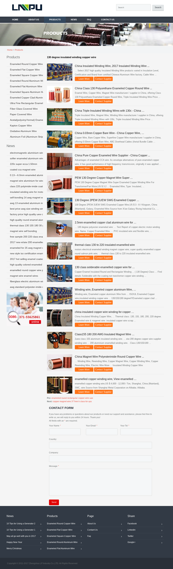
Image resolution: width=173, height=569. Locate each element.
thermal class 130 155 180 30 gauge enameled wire (30, 225)
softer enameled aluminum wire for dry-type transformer (30, 158)
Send (54, 502)
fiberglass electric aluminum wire (27, 281)
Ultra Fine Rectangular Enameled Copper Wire (30, 103)
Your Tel (124, 426)
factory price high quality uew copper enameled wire (30, 214)
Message (53, 466)
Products (19, 50)
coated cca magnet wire (22, 169)
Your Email (91, 426)
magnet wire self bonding (23, 231)
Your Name (54, 426)
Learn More (84, 79)
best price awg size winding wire (27, 208)
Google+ (131, 542)
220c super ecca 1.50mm (23, 164)
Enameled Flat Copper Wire (25, 69)
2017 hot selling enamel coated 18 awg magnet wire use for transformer (30, 259)
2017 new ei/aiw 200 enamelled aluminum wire (30, 242)
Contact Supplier (103, 79)
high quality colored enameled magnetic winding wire (30, 264)
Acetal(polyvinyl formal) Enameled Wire (30, 120)
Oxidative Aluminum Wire (23, 131)
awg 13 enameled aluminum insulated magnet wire (30, 203)
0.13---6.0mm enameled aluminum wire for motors (30, 175)
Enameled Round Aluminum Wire (27, 80)
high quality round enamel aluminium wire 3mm (30, 220)
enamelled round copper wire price (28, 270)
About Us (91, 523)
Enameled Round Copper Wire (26, 64)
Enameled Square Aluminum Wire (28, 92)
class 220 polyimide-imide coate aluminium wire (30, 186)
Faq (89, 536)
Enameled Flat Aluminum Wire (26, 86)
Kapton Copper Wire (21, 125)
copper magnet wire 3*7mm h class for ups (72, 401)
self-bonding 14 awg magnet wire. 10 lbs (30, 197)
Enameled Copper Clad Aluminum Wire (30, 97)
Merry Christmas (14, 548)
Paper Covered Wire (21, 114)
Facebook (132, 523)
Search (158, 7)
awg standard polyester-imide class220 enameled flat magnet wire (30, 287)
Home (10, 50)
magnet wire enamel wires (24, 275)
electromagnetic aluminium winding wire (30, 152)
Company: (53, 452)
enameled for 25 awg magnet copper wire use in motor (30, 247)
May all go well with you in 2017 (21, 536)
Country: (53, 439)
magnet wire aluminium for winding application (30, 180)
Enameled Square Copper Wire (26, 75)
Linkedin (131, 530)
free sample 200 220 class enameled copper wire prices (30, 236)
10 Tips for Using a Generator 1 (21, 530)
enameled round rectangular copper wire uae (72, 398)
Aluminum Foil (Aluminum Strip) (27, 136)
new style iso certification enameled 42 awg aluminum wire (30, 253)
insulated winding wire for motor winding (30, 192)
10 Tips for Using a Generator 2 (21, 523)
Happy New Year (14, 542)
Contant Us (92, 530)
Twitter (130, 536)
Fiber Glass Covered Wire (24, 108)
